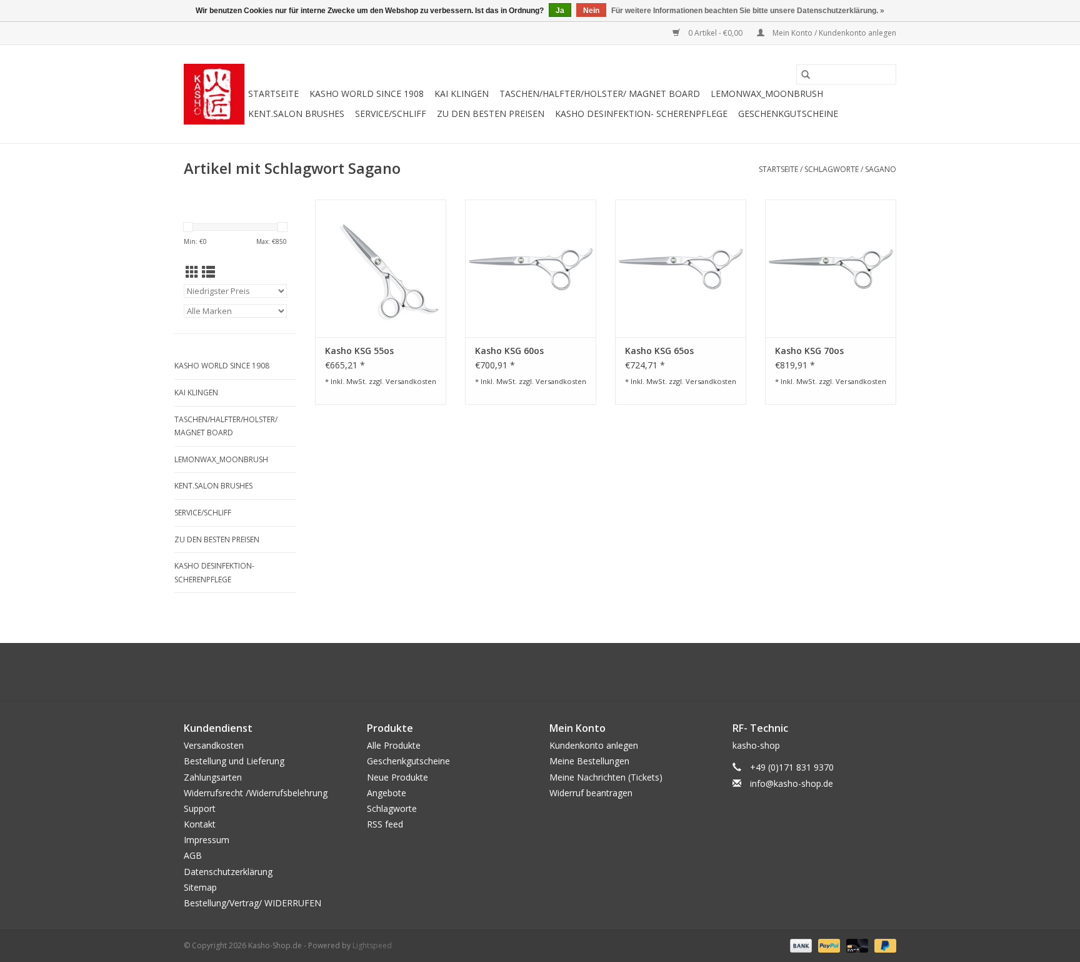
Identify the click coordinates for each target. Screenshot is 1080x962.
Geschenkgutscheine (788, 113)
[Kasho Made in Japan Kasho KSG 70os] (830, 268)
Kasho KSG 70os (809, 351)
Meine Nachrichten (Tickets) (605, 777)
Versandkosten (411, 381)
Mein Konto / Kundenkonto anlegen (833, 33)
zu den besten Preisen (490, 113)
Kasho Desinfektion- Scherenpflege (641, 113)
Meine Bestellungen (589, 761)
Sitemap (200, 887)
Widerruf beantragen (590, 793)
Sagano (880, 169)
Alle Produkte (394, 745)
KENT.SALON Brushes (296, 113)
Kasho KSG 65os (659, 351)
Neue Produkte (397, 777)
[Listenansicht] (208, 272)
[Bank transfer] (800, 944)
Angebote (386, 793)
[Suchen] (805, 74)
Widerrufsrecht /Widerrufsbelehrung (256, 793)
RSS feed (385, 824)
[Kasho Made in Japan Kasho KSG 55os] (380, 268)
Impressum (206, 840)
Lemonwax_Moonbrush (767, 93)
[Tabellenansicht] (192, 272)
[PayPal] (828, 944)
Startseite (273, 93)
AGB (193, 855)
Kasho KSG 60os (509, 351)
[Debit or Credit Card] (856, 944)
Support (200, 808)
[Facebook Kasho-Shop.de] (540, 672)
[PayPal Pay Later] (883, 944)
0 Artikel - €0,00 (715, 33)
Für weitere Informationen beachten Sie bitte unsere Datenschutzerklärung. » (747, 10)
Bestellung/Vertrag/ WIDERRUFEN (252, 903)
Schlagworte (831, 169)
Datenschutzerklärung (228, 872)
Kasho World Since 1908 (366, 93)
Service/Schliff (390, 113)
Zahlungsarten (213, 777)
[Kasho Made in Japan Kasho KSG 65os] (680, 268)
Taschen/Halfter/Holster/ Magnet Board (599, 93)
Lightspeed (372, 945)
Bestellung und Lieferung (234, 761)
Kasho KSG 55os (359, 351)
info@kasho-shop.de (791, 783)
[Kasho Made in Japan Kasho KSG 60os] (530, 268)
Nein (591, 10)
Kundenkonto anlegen (593, 745)
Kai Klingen (461, 93)
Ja (560, 10)
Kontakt (200, 824)
